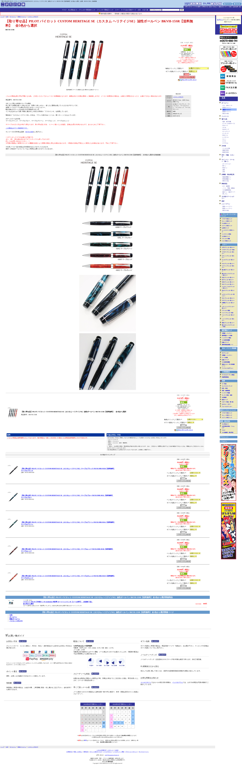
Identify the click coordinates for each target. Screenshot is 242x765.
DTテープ (225, 125)
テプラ (224, 141)
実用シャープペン (227, 208)
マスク (64, 10)
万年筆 (224, 146)
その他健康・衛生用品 (227, 432)
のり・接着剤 (226, 186)
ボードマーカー (226, 164)
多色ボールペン (226, 107)
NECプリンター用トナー (228, 298)
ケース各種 (225, 357)
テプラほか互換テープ (128, 10)
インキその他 (226, 148)
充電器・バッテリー (227, 333)
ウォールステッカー (227, 406)
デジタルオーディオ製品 (228, 374)
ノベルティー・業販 (118, 751)
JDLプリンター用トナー (228, 284)
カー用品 (224, 383)
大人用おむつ (72, 10)
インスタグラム (177, 682)
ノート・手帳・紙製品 (228, 188)
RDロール (225, 135)
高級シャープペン (227, 206)
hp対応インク (225, 228)
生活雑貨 (224, 397)
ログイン (220, 19)
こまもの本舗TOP (101, 750)
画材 (223, 201)
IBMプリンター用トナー (228, 282)
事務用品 (224, 183)
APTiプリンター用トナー (228, 247)
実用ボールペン (226, 111)
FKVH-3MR (29, 132)
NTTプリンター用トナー (228, 300)
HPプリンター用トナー (228, 279)
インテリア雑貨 (226, 393)
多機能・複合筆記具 (228, 174)
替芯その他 (225, 113)
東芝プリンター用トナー (228, 322)
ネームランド (226, 131)
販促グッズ (225, 399)
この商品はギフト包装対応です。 (17, 128)
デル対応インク (226, 223)
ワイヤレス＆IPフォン (227, 368)
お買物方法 (69, 751)
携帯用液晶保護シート (227, 344)
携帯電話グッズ (227, 330)
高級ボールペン (14, 619)
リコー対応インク (226, 241)
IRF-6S (30, 600)
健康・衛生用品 (225, 421)
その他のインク (226, 236)
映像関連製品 (225, 377)
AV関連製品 (226, 372)
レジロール (225, 137)
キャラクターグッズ (227, 386)
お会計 (117, 750)
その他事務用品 (226, 190)
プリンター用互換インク (87, 10)
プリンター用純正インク (105, 10)
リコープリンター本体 (227, 312)
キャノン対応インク (227, 221)
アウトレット (224, 437)
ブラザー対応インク (227, 219)
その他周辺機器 (226, 340)
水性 (223, 171)
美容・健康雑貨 (226, 390)
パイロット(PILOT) (178, 97)
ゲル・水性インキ (227, 105)
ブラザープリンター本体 (228, 249)
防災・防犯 (225, 388)
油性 (223, 169)
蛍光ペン (224, 168)
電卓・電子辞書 (226, 121)
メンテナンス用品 (226, 234)
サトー (224, 139)
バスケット (110, 750)
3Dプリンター (225, 353)
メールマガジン (146, 682)
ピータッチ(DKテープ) (228, 123)
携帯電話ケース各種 (227, 335)
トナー (117, 10)
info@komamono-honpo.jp (112, 755)
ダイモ (224, 127)
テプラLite (225, 143)
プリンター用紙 (226, 238)
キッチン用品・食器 (227, 395)
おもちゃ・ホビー (226, 404)
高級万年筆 (225, 150)
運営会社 (86, 751)
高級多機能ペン (226, 177)
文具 (139, 10)
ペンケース (225, 116)
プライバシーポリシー (131, 751)
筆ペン (224, 166)
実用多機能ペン (226, 179)
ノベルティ (223, 441)
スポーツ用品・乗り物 (227, 402)
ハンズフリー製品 (226, 337)
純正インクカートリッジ (228, 410)
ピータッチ (225, 133)
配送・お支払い (78, 751)
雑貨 (223, 381)
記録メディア (225, 342)
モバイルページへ (144, 751)
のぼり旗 (145, 10)
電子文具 (224, 119)
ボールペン (13, 617)
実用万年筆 (225, 152)
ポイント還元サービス (96, 751)
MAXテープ (225, 129)
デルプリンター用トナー (228, 263)
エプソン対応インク (227, 225)
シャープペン (226, 204)
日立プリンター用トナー (228, 277)
